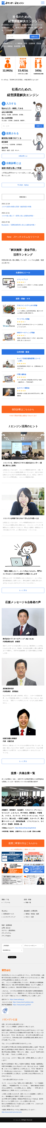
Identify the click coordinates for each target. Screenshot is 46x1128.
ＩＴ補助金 (18, 43)
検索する (34, 37)
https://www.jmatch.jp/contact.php (12, 1112)
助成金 (39, 43)
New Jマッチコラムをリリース (23, 237)
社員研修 (32, 43)
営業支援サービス (8, 914)
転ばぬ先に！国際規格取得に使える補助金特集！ (19, 225)
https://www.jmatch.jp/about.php (23, 1002)
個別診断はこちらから (23, 409)
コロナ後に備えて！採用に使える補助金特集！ (18, 216)
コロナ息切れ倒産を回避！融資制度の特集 (16, 207)
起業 (23, 46)
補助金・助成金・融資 (32, 914)
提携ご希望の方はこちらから (23, 843)
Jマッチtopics (6, 936)
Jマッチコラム (6, 933)
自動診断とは (23, 156)
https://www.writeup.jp (17, 999)
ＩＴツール (6, 902)
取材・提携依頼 (7, 925)
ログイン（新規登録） (9, 930)
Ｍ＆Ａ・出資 (30, 917)
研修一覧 (28, 902)
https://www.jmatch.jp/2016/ (22, 1005)
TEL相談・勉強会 (23, 185)
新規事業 (17, 46)
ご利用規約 (6, 945)
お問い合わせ (6, 928)
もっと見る (23, 590)
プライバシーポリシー (30, 945)
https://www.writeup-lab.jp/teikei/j (25, 828)
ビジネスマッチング (9, 917)
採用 (25, 43)
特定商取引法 (6, 950)
